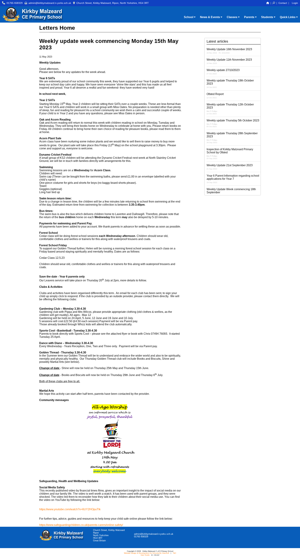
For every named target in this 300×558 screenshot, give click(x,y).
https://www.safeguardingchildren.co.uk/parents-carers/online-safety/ (81, 524)
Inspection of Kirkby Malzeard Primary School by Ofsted (230, 153)
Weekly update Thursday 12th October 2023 (230, 109)
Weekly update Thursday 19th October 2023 (230, 83)
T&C (174, 553)
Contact (282, 3)
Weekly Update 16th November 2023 (229, 51)
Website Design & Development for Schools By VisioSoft (146, 553)
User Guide (145, 555)
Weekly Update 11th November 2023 (229, 61)
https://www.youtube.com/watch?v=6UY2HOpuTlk (70, 509)
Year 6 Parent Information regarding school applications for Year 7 (233, 178)
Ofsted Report (215, 96)
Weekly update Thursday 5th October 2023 (233, 123)
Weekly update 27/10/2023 (223, 72)
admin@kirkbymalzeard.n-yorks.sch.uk (49, 3)
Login (295, 3)
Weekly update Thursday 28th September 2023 (232, 137)
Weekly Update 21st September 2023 (230, 167)
